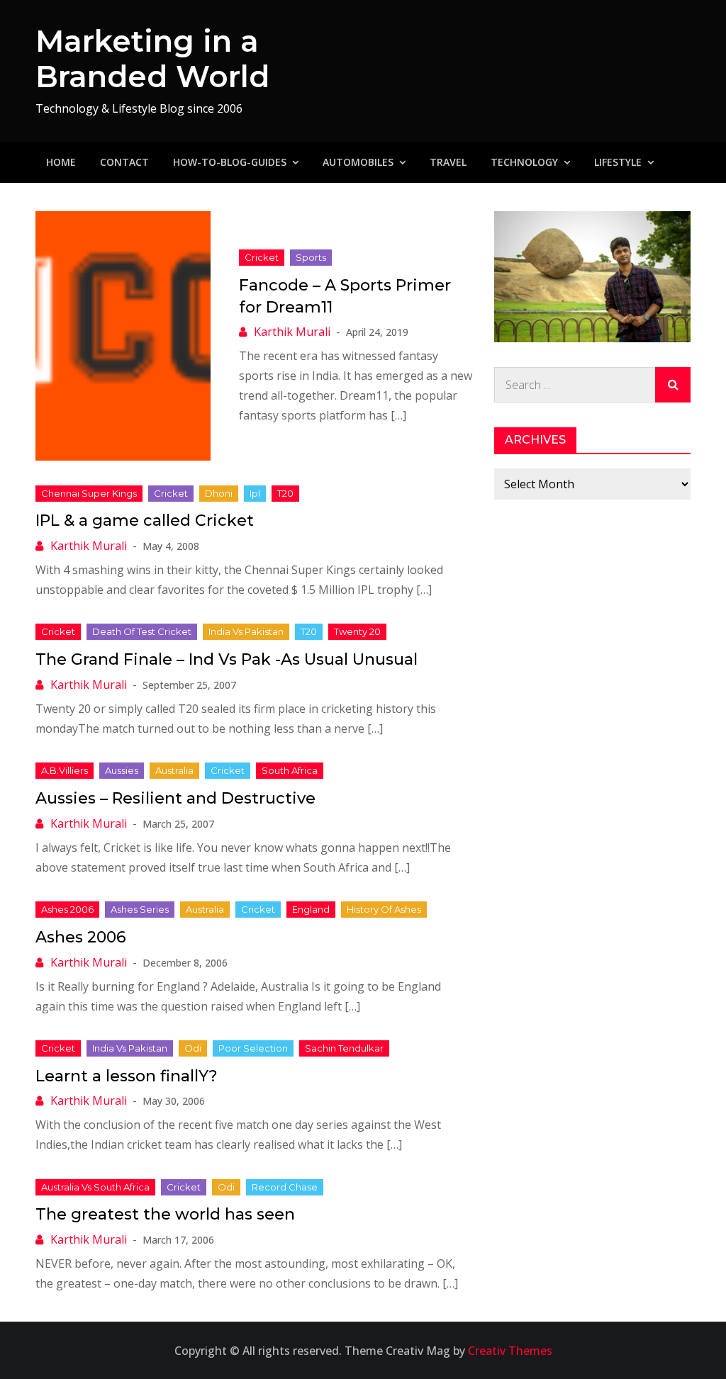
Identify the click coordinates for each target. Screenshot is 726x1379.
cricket (262, 257)
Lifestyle (618, 162)
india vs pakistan (246, 631)
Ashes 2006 (80, 937)
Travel (448, 162)
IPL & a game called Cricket (144, 520)
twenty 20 (357, 631)
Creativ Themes (510, 1350)
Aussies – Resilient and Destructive (175, 798)
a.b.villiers (64, 770)
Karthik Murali (292, 331)
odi (192, 1048)
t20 (285, 493)
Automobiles (358, 162)
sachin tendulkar (344, 1048)
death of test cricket (141, 631)
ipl (255, 493)
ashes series (140, 909)
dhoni (219, 493)
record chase (285, 1187)
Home (61, 162)
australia (174, 770)
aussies (121, 770)
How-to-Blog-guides (229, 162)
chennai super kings (89, 493)
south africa (290, 770)
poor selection (253, 1048)
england (311, 909)
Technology (524, 162)
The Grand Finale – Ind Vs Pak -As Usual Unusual (226, 659)
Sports (311, 257)
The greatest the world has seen (165, 1214)
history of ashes (384, 909)
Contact (124, 162)
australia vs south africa (95, 1187)
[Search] (673, 385)
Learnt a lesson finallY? (126, 1076)
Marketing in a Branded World (152, 59)
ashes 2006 (67, 909)
